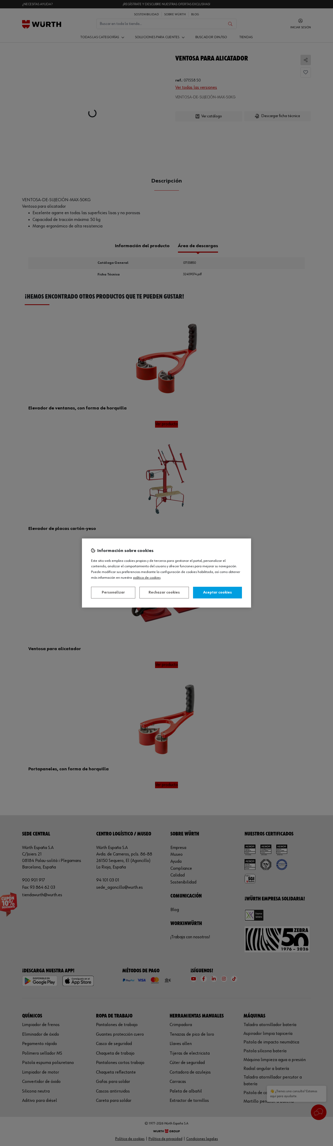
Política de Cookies (147, 577)
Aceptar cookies (217, 592)
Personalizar (113, 592)
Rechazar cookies (164, 592)
